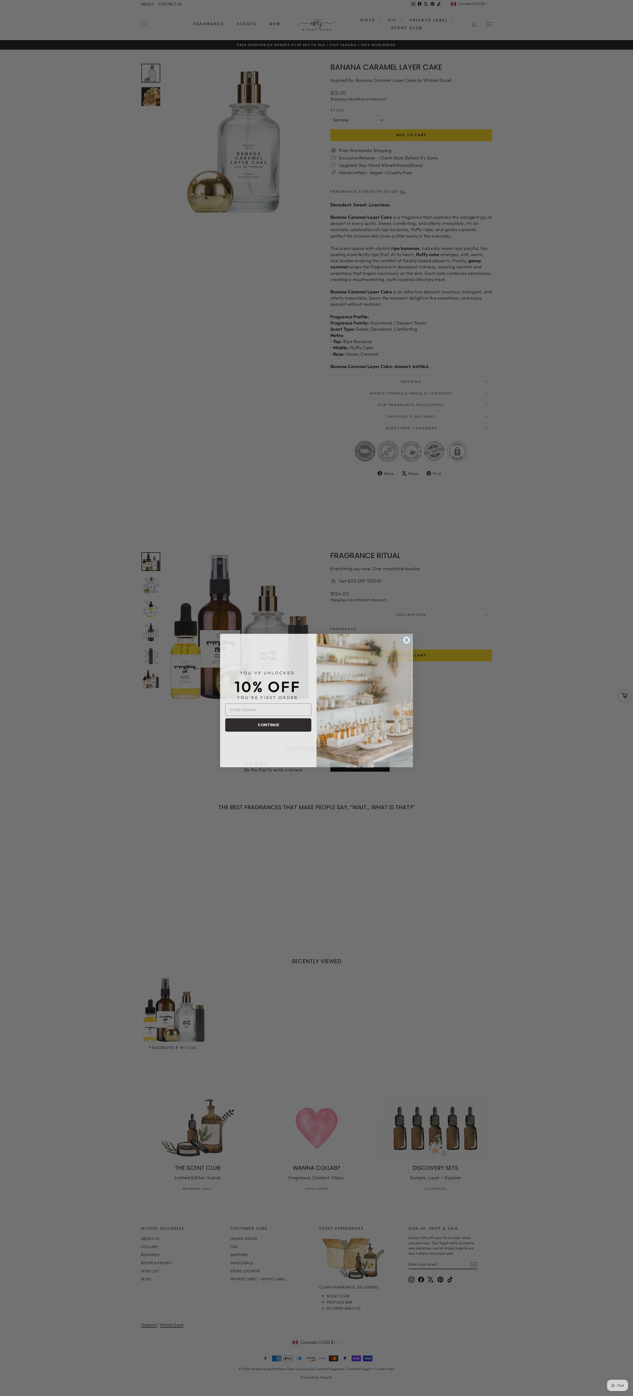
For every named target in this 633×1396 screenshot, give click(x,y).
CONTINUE (268, 722)
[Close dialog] (406, 637)
